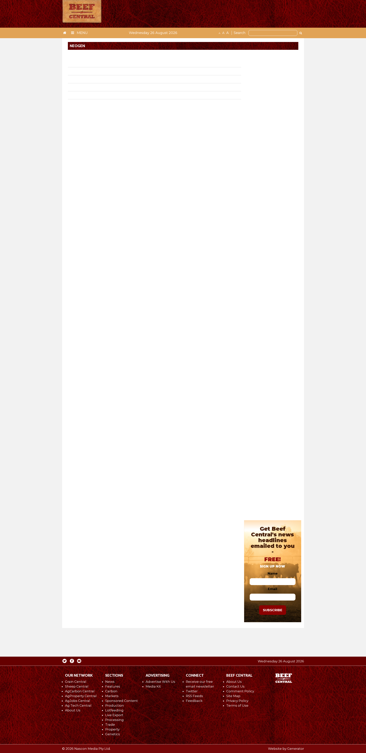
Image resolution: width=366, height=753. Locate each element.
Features (112, 686)
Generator (295, 749)
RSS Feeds (194, 696)
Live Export (114, 715)
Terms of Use (237, 705)
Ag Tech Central (78, 705)
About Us (72, 710)
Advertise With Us (160, 682)
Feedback (194, 701)
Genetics (112, 734)
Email (272, 589)
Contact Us (235, 686)
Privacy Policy (237, 701)
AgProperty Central (81, 696)
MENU (82, 33)
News (110, 682)
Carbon (111, 691)
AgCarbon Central (80, 691)
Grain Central (75, 682)
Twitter (192, 691)
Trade (110, 724)
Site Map (233, 696)
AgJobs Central (77, 701)
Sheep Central (76, 686)
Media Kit (153, 686)
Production (114, 705)
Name (273, 573)
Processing (114, 720)
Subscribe (272, 610)
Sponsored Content (121, 701)
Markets (112, 696)
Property (112, 729)
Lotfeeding (114, 710)
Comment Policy (240, 691)
